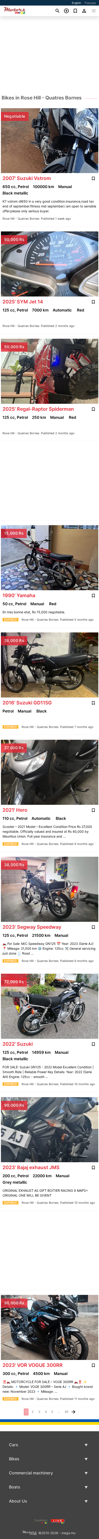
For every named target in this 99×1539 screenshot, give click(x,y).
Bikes (14, 1458)
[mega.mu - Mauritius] (29, 1533)
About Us (18, 1501)
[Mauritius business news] (41, 1521)
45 (66, 1411)
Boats (14, 1487)
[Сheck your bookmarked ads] (75, 11)
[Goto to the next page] (73, 1412)
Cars (13, 1444)
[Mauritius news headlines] (57, 1521)
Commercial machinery (31, 1472)
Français (90, 3)
